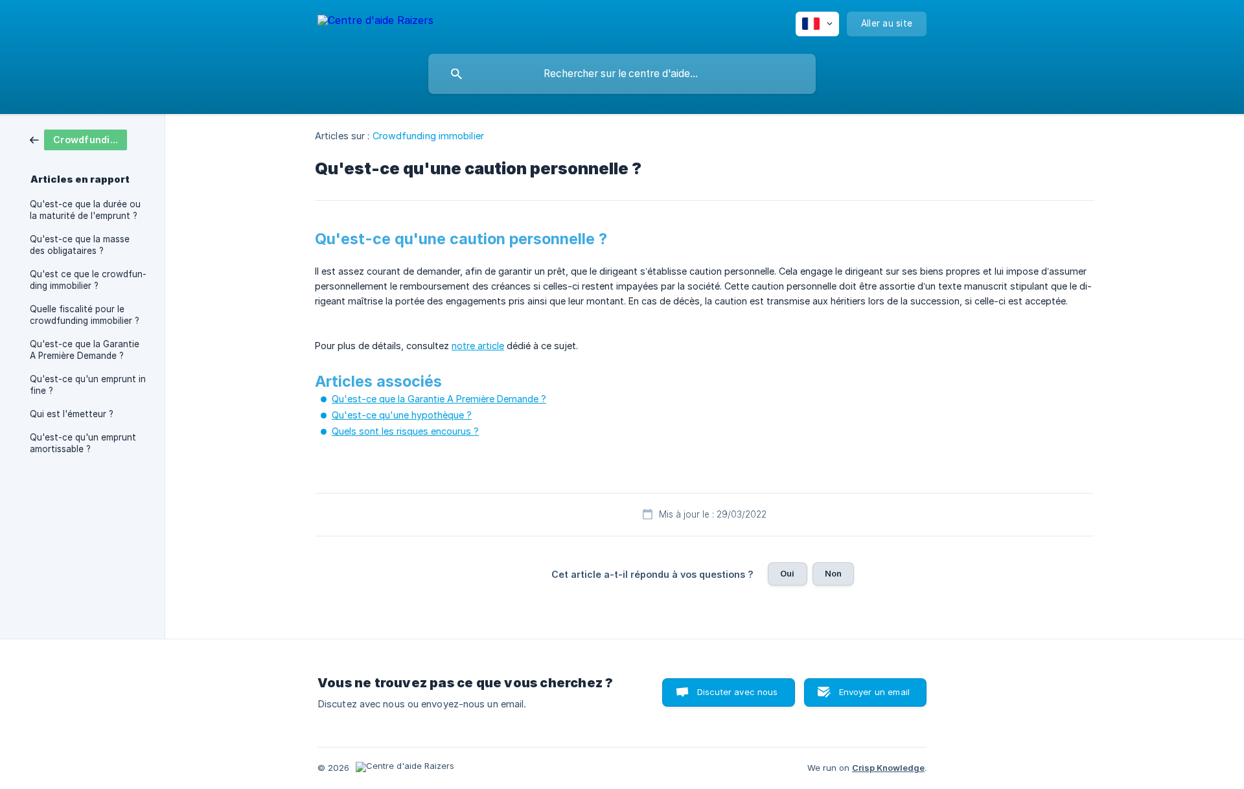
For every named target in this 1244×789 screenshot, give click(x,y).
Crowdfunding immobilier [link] (428, 135)
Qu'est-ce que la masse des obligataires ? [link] (80, 245)
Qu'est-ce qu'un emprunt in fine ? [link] (88, 385)
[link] (78, 139)
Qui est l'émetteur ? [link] (71, 414)
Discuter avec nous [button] (737, 692)
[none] (375, 22)
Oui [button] (787, 573)
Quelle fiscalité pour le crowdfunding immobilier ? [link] (84, 315)
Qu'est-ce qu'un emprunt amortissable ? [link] (83, 443)
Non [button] (833, 573)
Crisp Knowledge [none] (888, 767)
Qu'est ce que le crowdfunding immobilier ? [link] (88, 280)
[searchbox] (622, 74)
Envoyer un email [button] (874, 692)
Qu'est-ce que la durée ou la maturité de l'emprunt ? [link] (85, 210)
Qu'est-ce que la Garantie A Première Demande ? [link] (84, 350)
